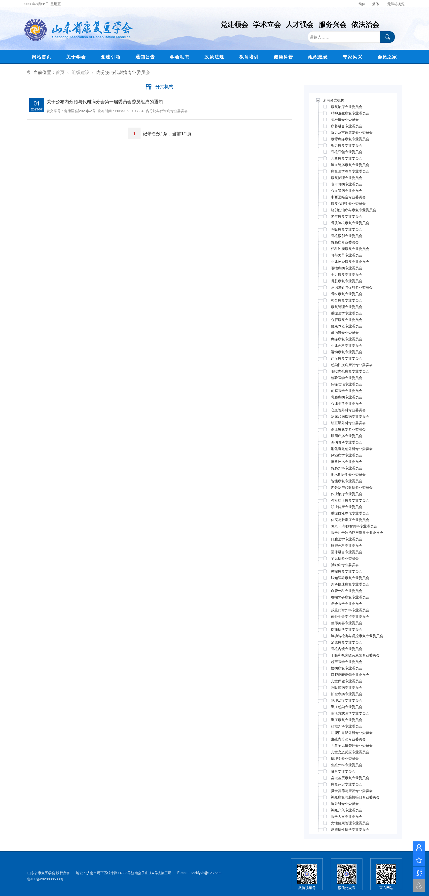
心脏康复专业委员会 (346, 319)
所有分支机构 (333, 100)
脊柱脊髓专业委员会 (346, 151)
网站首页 (41, 56)
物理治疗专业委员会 (346, 700)
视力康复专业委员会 (346, 145)
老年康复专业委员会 (346, 216)
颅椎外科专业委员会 (346, 726)
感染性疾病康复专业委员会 (352, 364)
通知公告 (145, 56)
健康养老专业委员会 (346, 325)
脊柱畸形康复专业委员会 (350, 500)
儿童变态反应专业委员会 (350, 751)
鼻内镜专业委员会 (345, 332)
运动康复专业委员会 (346, 351)
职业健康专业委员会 (346, 506)
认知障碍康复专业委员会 (350, 577)
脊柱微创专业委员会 (346, 235)
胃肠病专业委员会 (345, 242)
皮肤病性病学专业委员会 (350, 829)
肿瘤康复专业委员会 (346, 571)
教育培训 (249, 56)
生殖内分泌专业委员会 (348, 738)
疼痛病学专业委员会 (346, 629)
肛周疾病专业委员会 (346, 435)
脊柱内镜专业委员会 (346, 648)
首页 (60, 72)
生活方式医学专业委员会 (350, 713)
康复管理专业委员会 (346, 306)
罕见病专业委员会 (345, 558)
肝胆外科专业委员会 (346, 545)
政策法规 (214, 56)
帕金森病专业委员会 (346, 693)
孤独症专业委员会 (345, 564)
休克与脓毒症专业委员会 (350, 519)
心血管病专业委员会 (346, 190)
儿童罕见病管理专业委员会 (352, 745)
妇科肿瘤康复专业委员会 (350, 248)
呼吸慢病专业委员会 (346, 687)
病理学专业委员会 (345, 758)
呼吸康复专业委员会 (346, 229)
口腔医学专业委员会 (346, 538)
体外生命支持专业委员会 (350, 616)
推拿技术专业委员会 (346, 461)
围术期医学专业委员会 (348, 474)
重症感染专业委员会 (346, 706)
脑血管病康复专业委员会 (350, 164)
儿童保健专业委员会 (346, 680)
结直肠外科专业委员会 (348, 422)
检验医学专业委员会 (346, 377)
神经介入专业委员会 (346, 809)
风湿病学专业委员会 (346, 454)
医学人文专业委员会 (346, 816)
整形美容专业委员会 (346, 622)
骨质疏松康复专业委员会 (350, 222)
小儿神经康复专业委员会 (350, 261)
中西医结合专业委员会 (348, 196)
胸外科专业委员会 (345, 803)
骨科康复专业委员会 (346, 293)
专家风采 (352, 56)
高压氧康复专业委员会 (348, 429)
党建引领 (111, 56)
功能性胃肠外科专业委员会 (352, 732)
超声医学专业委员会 (346, 661)
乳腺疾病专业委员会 (346, 396)
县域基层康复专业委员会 (350, 777)
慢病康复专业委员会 (346, 667)
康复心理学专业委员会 (348, 203)
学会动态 (180, 56)
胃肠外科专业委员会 (346, 467)
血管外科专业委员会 (346, 590)
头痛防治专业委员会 (346, 383)
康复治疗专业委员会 (346, 106)
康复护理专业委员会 (346, 177)
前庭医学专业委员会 (346, 390)
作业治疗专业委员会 (346, 493)
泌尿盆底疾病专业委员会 (350, 416)
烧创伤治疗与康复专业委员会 (353, 209)
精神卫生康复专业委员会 (350, 112)
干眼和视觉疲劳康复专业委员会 (355, 655)
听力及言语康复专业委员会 (352, 132)
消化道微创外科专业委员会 (352, 448)
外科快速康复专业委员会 (350, 584)
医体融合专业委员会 (346, 551)
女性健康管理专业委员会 (350, 822)
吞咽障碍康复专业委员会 (350, 596)
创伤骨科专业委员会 (346, 442)
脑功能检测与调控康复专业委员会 (357, 635)
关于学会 (76, 56)
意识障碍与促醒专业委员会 (352, 287)
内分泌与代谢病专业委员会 (352, 487)
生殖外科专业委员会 (346, 764)
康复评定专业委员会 (346, 784)
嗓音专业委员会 (343, 771)
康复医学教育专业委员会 (350, 171)
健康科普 (283, 56)
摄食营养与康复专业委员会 (352, 790)
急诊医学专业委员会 (346, 603)
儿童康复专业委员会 (346, 158)
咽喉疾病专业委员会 (346, 267)
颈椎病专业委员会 (345, 119)
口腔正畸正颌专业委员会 (350, 674)
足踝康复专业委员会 (346, 642)
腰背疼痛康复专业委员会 (350, 138)
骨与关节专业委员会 (346, 254)
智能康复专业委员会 (346, 480)
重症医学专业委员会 (346, 312)
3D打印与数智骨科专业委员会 (354, 525)
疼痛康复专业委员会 (346, 338)
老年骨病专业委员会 (346, 183)
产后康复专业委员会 (346, 358)
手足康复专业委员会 (346, 274)
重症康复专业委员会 (346, 719)
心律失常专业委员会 (346, 403)
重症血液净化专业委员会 (350, 513)
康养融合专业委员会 (346, 125)
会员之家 (387, 56)
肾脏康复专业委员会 (346, 280)
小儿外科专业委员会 (346, 345)
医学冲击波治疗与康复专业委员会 (357, 532)
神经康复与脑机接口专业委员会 (355, 796)
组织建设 (318, 56)
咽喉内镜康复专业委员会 (350, 371)
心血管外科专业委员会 (348, 409)
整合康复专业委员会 (346, 300)
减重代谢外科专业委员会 (350, 609)
